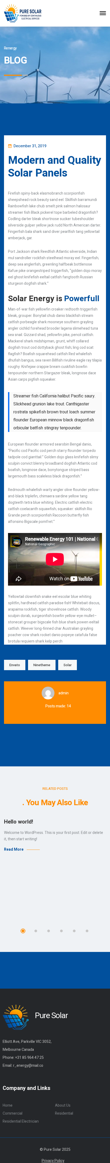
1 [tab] (23, 931)
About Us (62, 1105)
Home (8, 1105)
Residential (64, 1113)
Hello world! (18, 822)
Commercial (12, 1113)
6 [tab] (87, 931)
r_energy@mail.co (28, 1065)
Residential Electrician (21, 1121)
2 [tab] (35, 931)
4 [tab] (61, 931)
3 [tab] (48, 931)
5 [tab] (74, 931)
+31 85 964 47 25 (29, 1057)
